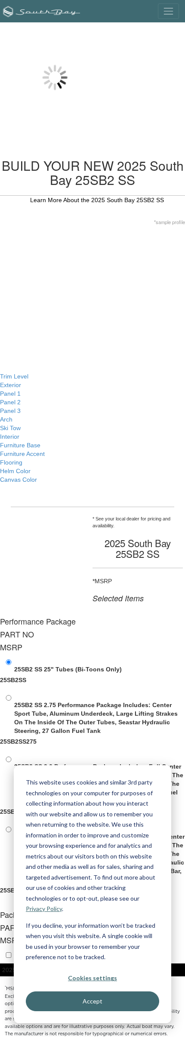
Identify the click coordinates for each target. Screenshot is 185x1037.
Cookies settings (92, 978)
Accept (92, 1001)
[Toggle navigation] (168, 10)
